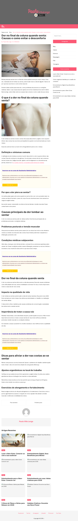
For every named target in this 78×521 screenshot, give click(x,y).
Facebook (21, 513)
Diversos (55, 53)
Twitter (28, 513)
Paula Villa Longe (7, 41)
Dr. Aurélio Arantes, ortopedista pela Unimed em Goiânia (28, 162)
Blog (3, 450)
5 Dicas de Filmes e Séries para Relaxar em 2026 (13, 504)
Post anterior (14, 402)
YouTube (58, 513)
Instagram (36, 513)
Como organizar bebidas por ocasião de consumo (64, 80)
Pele (54, 60)
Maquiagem (56, 57)
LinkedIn (43, 513)
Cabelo (55, 50)
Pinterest (50, 513)
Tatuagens (56, 64)
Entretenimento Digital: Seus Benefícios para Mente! (37, 454)
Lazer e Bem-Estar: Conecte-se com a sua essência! (13, 454)
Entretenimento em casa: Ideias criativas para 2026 (39, 479)
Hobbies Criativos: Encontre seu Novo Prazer (37, 504)
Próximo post (38, 402)
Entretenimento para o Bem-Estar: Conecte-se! (12, 479)
